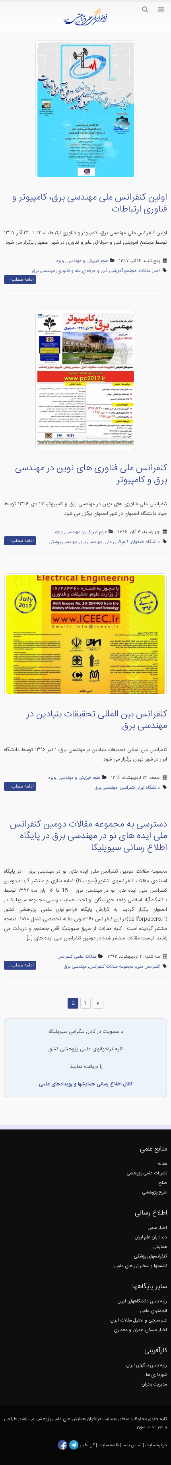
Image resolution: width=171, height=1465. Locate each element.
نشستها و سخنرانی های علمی (140, 1266)
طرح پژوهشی (154, 1192)
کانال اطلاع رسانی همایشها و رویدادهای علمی (85, 1084)
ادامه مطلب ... (20, 279)
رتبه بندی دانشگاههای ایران (142, 1301)
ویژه (60, 261)
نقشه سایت (109, 1445)
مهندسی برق (43, 271)
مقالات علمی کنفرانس (77, 956)
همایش (160, 1247)
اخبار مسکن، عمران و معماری (140, 1330)
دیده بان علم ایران (150, 1237)
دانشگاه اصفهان (145, 542)
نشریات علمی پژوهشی (146, 1173)
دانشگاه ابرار (149, 788)
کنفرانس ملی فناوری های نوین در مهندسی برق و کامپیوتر (91, 474)
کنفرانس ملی (116, 542)
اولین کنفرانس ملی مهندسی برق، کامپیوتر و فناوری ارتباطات (89, 203)
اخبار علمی (157, 1228)
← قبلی (98, 1003)
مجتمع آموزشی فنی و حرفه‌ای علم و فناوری (96, 271)
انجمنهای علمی (153, 1311)
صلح (163, 1183)
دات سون (145, 1427)
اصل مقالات (149, 271)
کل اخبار (87, 1445)
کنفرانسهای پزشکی (150, 1256)
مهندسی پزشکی (63, 542)
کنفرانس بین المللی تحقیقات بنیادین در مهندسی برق (97, 720)
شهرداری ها (156, 1375)
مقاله (162, 1164)
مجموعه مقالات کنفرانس (111, 966)
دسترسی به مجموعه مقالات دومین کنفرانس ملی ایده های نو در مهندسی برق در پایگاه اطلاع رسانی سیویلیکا (88, 836)
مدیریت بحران (154, 1384)
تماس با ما (131, 1445)
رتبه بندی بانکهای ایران (146, 1365)
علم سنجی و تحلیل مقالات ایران (138, 1320)
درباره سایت (156, 1445)
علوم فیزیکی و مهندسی (87, 261)
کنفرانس (127, 788)
